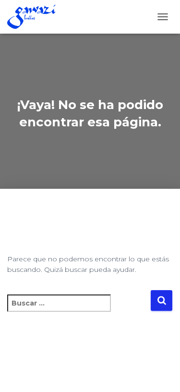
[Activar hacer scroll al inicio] (161, 373)
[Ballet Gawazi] (35, 17)
